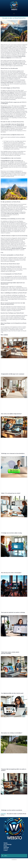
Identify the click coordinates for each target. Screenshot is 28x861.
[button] (14, 13)
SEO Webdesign (7, 844)
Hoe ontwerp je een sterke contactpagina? (11, 572)
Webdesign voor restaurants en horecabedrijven (12, 453)
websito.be (14, 859)
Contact (5, 850)
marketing (3, 813)
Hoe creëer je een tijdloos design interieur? (11, 413)
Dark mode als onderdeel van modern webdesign (13, 612)
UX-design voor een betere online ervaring (11, 533)
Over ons (6, 848)
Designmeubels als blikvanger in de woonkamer (12, 374)
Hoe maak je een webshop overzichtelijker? (11, 733)
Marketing (6, 847)
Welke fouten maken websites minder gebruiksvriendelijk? (10, 652)
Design (5, 845)
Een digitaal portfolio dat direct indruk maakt (12, 693)
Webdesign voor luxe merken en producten (11, 810)
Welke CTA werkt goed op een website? (10, 493)
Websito (5, 843)
